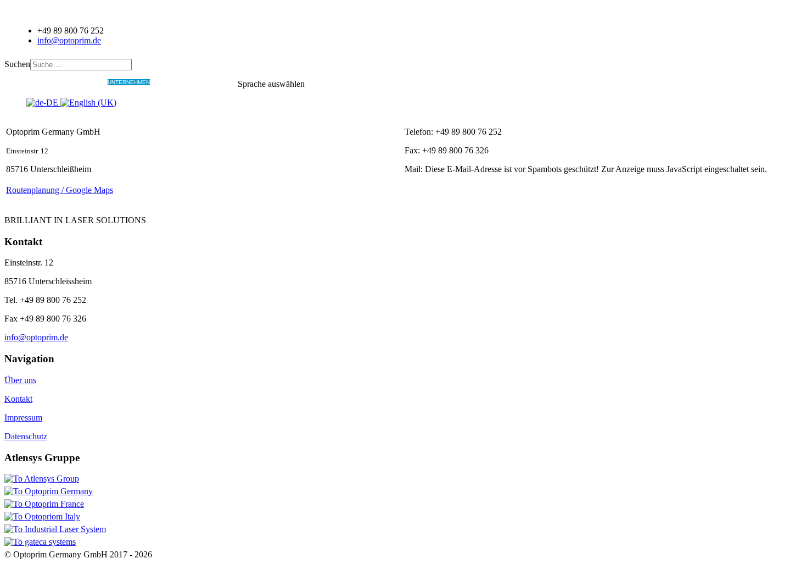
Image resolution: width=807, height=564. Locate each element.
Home (34, 82)
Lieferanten (169, 82)
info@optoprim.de (69, 40)
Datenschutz (25, 436)
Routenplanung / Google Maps (59, 190)
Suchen (17, 64)
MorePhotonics (213, 82)
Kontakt (18, 398)
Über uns (20, 380)
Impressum (23, 417)
